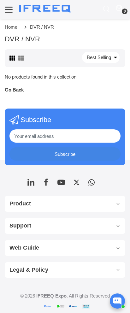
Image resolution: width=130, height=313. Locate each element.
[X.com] (76, 184)
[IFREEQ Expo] (46, 9)
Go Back (14, 89)
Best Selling (99, 57)
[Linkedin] (31, 184)
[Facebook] (46, 184)
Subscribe (65, 154)
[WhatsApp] (91, 184)
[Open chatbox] (117, 301)
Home (11, 27)
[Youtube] (61, 184)
